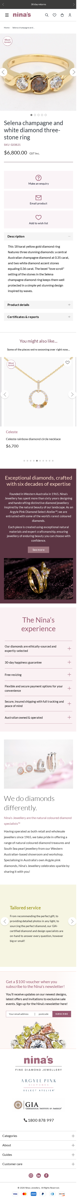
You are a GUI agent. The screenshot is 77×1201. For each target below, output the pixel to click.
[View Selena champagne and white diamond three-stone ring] (30, 112)
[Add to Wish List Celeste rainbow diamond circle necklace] (65, 360)
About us (52, 4)
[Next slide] (69, 390)
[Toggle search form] (44, 15)
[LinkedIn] (37, 1177)
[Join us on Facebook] (44, 1177)
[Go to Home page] (22, 14)
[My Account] (67, 15)
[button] (23, 455)
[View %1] (34, 112)
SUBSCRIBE (59, 1015)
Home (6, 27)
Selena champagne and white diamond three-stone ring (23, 27)
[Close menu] (7, 22)
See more (37, 550)
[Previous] (3, 4)
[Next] (71, 4)
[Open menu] (7, 15)
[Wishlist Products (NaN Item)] (51, 15)
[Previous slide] (5, 390)
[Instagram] (29, 1177)
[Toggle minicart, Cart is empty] (59, 15)
